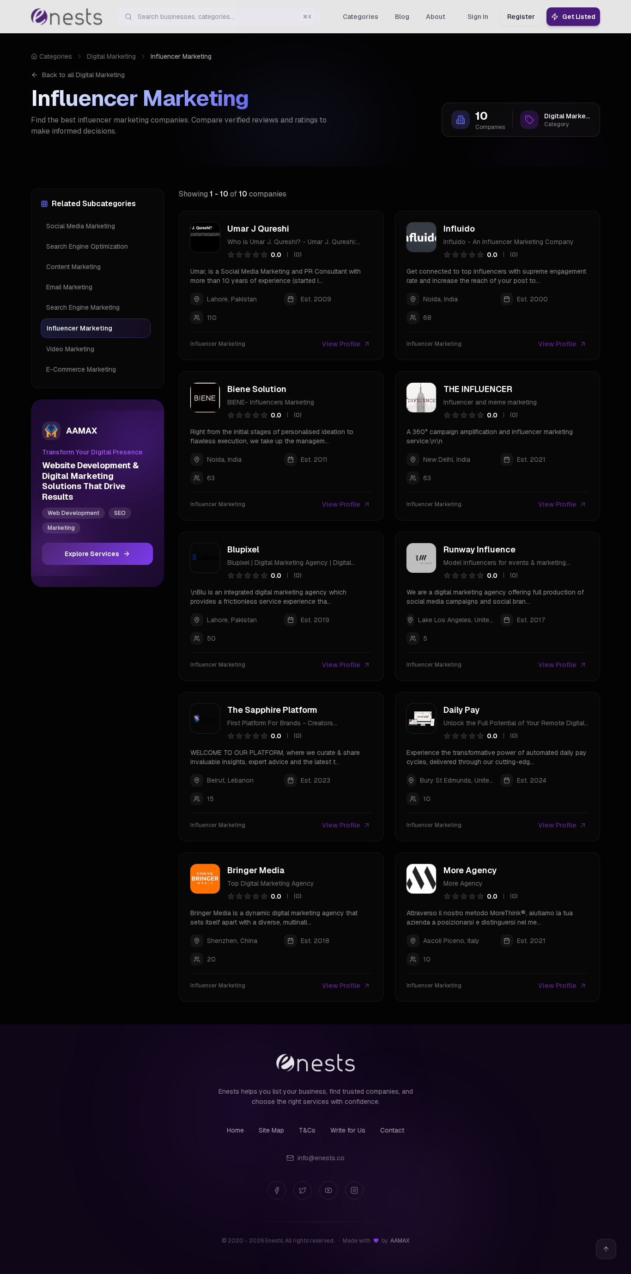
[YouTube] (328, 1190)
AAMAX (399, 1240)
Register (521, 16)
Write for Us (347, 1130)
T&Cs (307, 1130)
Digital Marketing (111, 56)
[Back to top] (606, 1249)
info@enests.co (321, 1158)
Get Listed (578, 16)
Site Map (271, 1130)
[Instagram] (354, 1190)
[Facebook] (276, 1190)
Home (235, 1130)
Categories (55, 56)
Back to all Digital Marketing (83, 75)
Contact (392, 1130)
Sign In (477, 16)
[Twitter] (302, 1190)
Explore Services (92, 554)
